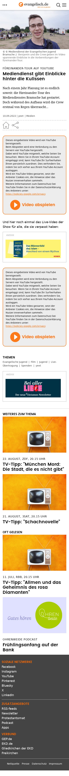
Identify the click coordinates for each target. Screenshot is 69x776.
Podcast (7, 723)
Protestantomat (13, 718)
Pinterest (8, 681)
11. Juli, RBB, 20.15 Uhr (21, 577)
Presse (25, 763)
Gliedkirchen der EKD (17, 748)
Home (6, 125)
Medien (30, 116)
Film (33, 362)
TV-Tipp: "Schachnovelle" (31, 522)
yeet (38, 365)
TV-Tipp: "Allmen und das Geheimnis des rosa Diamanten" (32, 587)
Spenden (26, 365)
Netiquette (13, 763)
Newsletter (10, 713)
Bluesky (7, 685)
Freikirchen (10, 753)
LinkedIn (8, 695)
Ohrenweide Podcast (20, 639)
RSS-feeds (9, 708)
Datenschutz (39, 763)
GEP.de (7, 739)
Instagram (9, 671)
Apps (5, 727)
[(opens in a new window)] (33, 249)
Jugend (43, 362)
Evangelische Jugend (15, 362)
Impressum (55, 763)
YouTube (8, 676)
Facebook (9, 666)
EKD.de (7, 743)
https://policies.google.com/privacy (26, 194)
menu (5, 5)
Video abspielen (38, 205)
